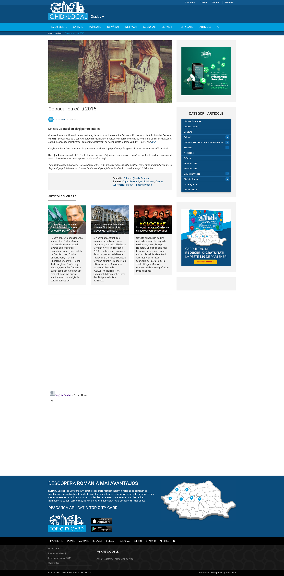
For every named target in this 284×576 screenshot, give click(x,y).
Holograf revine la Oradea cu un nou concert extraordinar (152, 229)
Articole (59, 33)
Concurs (188, 132)
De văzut (97, 541)
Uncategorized (191, 184)
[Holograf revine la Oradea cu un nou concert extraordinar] (153, 219)
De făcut (111, 541)
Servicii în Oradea (192, 174)
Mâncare (188, 147)
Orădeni (187, 158)
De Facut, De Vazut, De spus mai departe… (204, 142)
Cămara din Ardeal (192, 121)
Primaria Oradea (143, 184)
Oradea (96, 17)
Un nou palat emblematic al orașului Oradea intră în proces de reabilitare (109, 227)
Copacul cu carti (130, 181)
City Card (151, 541)
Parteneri (216, 2)
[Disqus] (110, 342)
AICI (153, 142)
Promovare (190, 2)
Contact (203, 2)
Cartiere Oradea (191, 126)
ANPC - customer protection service (114, 559)
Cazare (71, 541)
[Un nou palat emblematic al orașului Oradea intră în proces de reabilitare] (110, 219)
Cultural (127, 178)
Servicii (138, 541)
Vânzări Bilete (190, 189)
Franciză (229, 2)
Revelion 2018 (190, 168)
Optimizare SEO (55, 548)
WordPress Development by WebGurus (217, 572)
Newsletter (189, 153)
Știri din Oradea (141, 178)
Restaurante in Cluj (57, 553)
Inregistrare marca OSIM (59, 558)
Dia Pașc (61, 119)
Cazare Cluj (53, 563)
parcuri (129, 184)
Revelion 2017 (190, 163)
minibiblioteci (147, 181)
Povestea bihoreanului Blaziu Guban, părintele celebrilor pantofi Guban (64, 227)
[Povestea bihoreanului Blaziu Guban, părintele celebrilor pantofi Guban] (67, 219)
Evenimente (56, 541)
